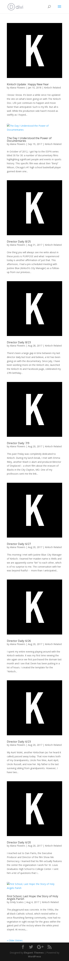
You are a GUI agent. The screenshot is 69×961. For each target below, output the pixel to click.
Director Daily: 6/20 (19, 842)
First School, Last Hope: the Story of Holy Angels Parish (32, 897)
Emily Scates (17, 902)
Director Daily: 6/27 (19, 544)
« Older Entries (15, 940)
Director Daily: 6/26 (19, 641)
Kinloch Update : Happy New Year (28, 84)
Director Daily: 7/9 (18, 443)
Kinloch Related (52, 87)
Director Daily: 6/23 (19, 741)
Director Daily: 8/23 (19, 342)
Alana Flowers (17, 87)
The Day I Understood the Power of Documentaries (29, 139)
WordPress (34, 956)
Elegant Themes (34, 952)
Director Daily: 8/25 (19, 241)
